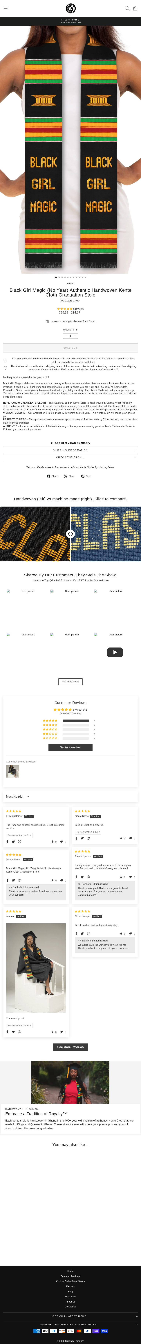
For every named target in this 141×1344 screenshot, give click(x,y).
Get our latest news (70, 1316)
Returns (70, 1286)
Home (70, 283)
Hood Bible (70, 1296)
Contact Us (70, 1306)
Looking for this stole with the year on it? (26, 377)
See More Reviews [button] (70, 1047)
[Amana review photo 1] (36, 968)
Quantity (70, 330)
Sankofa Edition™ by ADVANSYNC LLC (69, 1324)
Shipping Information (70, 450)
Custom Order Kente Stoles (70, 1281)
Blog (70, 1291)
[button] (65, 308)
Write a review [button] (70, 747)
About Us (70, 1301)
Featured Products (70, 1276)
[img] (13, 811)
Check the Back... (70, 457)
